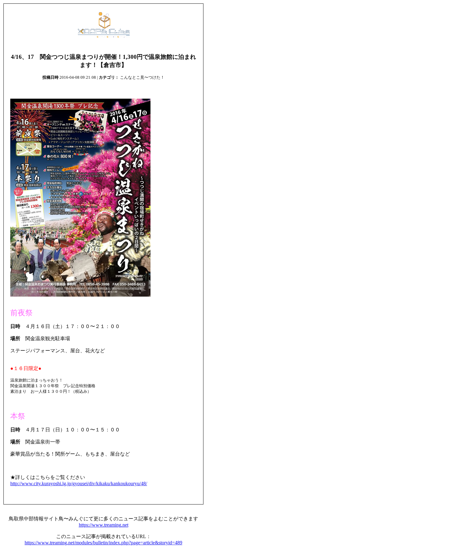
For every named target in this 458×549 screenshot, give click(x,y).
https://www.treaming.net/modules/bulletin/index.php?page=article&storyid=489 (103, 542)
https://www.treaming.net (103, 525)
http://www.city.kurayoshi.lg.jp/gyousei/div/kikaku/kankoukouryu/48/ (78, 483)
